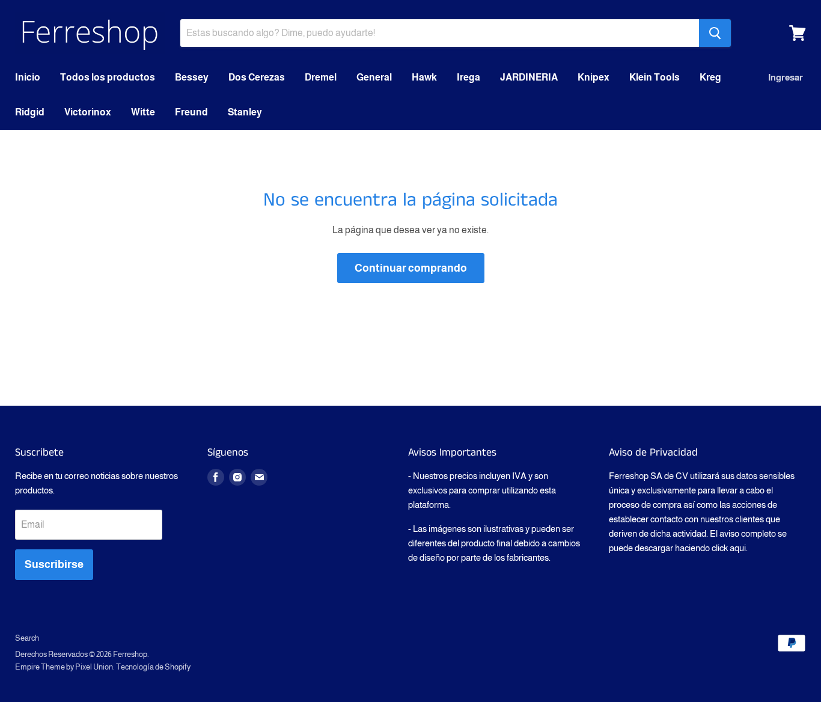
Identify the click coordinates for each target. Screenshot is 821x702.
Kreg (710, 77)
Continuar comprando (411, 268)
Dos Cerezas (256, 77)
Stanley (245, 112)
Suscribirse (54, 564)
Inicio (27, 77)
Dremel (321, 77)
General (374, 77)
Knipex (593, 77)
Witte (143, 112)
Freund (191, 112)
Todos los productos (107, 77)
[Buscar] (715, 33)
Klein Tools (654, 77)
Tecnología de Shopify (153, 666)
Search (27, 637)
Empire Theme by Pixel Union (64, 666)
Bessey (192, 77)
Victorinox (87, 112)
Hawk (424, 77)
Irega (468, 77)
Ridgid (29, 112)
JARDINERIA (529, 77)
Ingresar (785, 77)
